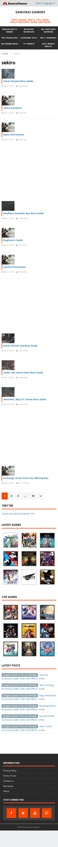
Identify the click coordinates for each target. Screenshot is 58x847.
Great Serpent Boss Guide (18, 81)
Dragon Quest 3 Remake (9, 30)
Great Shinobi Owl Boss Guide (20, 345)
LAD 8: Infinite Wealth (48, 45)
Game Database (12, 107)
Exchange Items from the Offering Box (25, 478)
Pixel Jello (23, 113)
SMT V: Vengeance (48, 38)
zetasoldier (23, 86)
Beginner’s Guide (13, 240)
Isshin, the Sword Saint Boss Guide (23, 372)
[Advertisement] (29, 171)
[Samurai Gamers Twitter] (23, 813)
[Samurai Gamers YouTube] (35, 813)
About (6, 791)
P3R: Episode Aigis (9, 38)
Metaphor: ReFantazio (29, 30)
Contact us (8, 780)
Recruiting (8, 786)
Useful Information (14, 266)
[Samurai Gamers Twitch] (47, 813)
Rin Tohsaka (24, 483)
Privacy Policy (9, 770)
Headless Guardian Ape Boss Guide (23, 213)
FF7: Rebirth (28, 44)
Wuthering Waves (9, 44)
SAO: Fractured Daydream (48, 30)
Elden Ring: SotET (29, 38)
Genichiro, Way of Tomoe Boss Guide (24, 399)
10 (33, 495)
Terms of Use (9, 775)
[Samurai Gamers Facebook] (11, 813)
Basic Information (13, 134)
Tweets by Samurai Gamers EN (18, 513)
